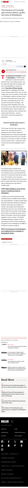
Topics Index (18, 435)
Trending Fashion (7, 7)
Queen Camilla (7, 242)
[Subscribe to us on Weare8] (23, 445)
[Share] (25, 66)
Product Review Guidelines (15, 482)
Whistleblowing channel (8, 462)
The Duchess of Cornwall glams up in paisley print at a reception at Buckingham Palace (13, 231)
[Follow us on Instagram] (4, 442)
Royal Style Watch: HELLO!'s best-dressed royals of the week (13, 402)
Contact (3, 435)
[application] (14, 158)
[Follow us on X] (17, 442)
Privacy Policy (5, 466)
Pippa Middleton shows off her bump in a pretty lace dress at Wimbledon (13, 191)
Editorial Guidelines (7, 474)
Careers (3, 482)
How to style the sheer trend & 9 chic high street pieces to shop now (17, 347)
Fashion (9, 5)
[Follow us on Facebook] (11, 442)
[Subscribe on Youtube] (4, 445)
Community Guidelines (7, 457)
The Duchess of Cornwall (13, 75)
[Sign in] (24, 1)
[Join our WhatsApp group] (4, 449)
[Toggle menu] (2, 1)
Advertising (4, 432)
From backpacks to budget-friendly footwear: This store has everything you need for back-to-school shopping (16, 354)
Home (3, 5)
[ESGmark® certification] (11, 421)
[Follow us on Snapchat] (11, 445)
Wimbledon (11, 77)
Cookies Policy (14, 453)
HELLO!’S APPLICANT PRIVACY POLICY (11, 478)
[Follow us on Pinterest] (17, 445)
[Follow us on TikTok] (23, 442)
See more (3, 342)
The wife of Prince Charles (14, 88)
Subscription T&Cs (20, 432)
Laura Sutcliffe (9, 60)
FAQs (16, 429)
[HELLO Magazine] (6, 2)
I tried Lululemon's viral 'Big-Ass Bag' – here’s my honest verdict (16, 362)
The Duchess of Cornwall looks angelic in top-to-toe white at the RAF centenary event (13, 386)
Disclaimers (4, 453)
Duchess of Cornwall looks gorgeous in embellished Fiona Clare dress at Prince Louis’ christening (12, 394)
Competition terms (6, 470)
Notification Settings (17, 466)
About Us (3, 429)
